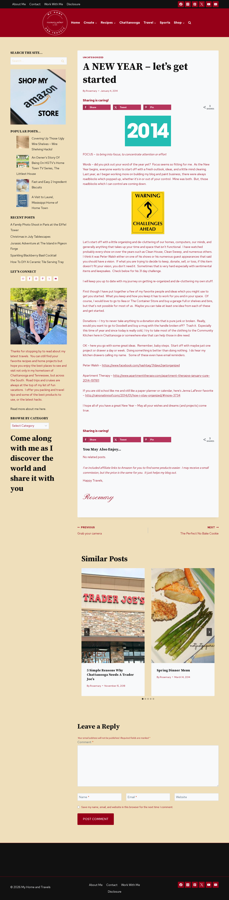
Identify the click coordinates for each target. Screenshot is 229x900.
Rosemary (91, 90)
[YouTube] (209, 4)
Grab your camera (89, 530)
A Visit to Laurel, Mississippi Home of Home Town (45, 202)
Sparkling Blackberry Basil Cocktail (33, 255)
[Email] (216, 4)
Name (84, 797)
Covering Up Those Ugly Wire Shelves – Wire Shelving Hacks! (48, 143)
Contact (35, 4)
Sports (165, 22)
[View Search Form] (190, 23)
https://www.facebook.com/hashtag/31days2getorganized (141, 365)
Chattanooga (129, 22)
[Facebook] (181, 4)
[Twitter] (202, 4)
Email (132, 797)
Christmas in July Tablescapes (30, 236)
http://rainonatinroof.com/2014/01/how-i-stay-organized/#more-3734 (132, 395)
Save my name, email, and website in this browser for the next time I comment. (127, 807)
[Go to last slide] (87, 632)
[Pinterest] (195, 4)
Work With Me (53, 4)
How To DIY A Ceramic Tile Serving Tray (37, 262)
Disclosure (73, 4)
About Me (19, 4)
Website (181, 797)
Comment (85, 742)
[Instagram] (188, 4)
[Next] (209, 632)
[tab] (143, 699)
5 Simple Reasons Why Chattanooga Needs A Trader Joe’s (110, 674)
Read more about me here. (28, 409)
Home (75, 22)
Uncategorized (93, 57)
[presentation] (113, 615)
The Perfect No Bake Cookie (199, 530)
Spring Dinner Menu (173, 670)
